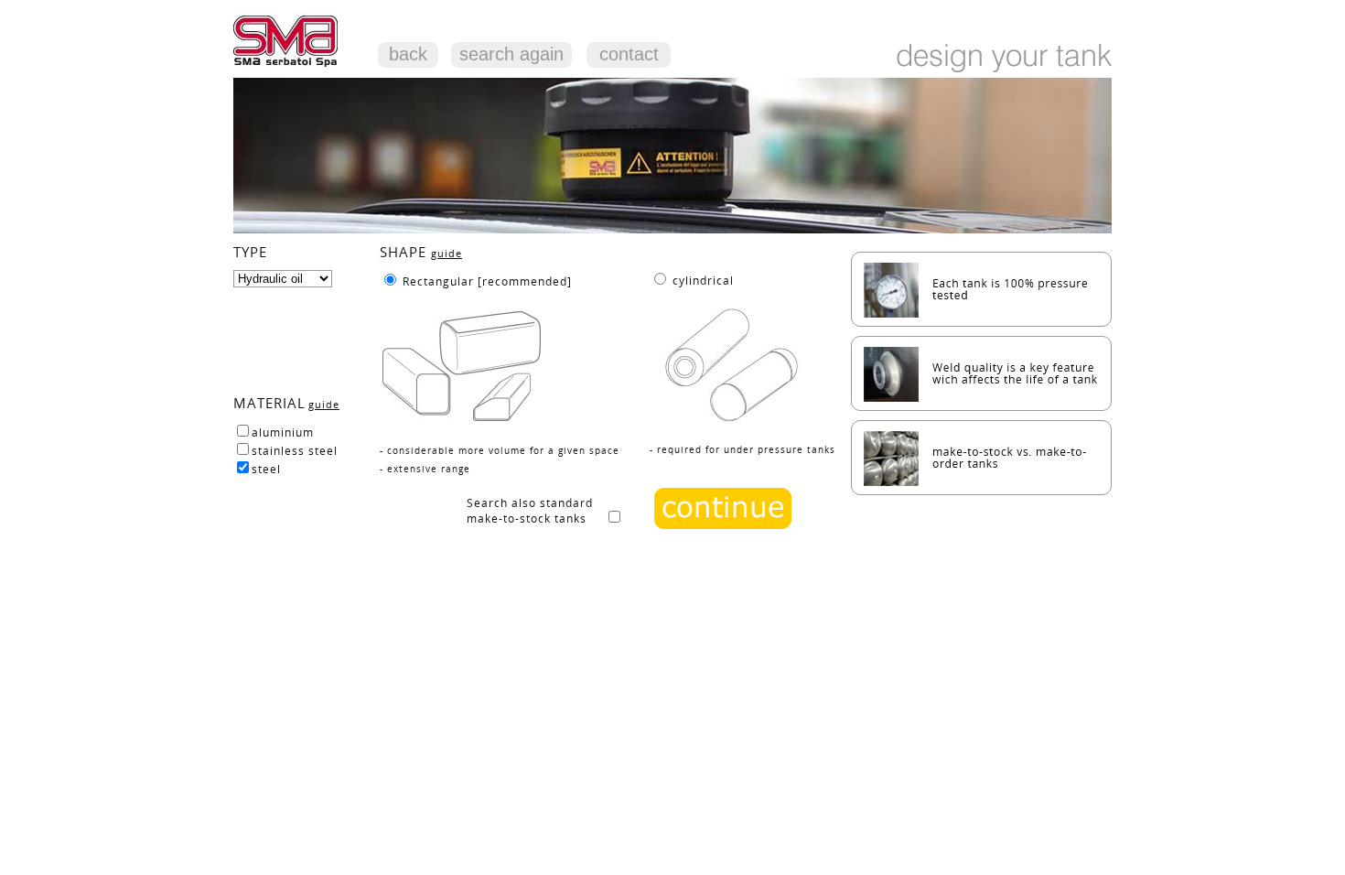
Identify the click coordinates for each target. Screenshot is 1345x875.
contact (629, 54)
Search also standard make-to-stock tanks (536, 510)
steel (266, 469)
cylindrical (703, 280)
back (408, 54)
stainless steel (295, 451)
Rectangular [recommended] (487, 281)
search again (511, 54)
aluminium (283, 432)
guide (323, 404)
